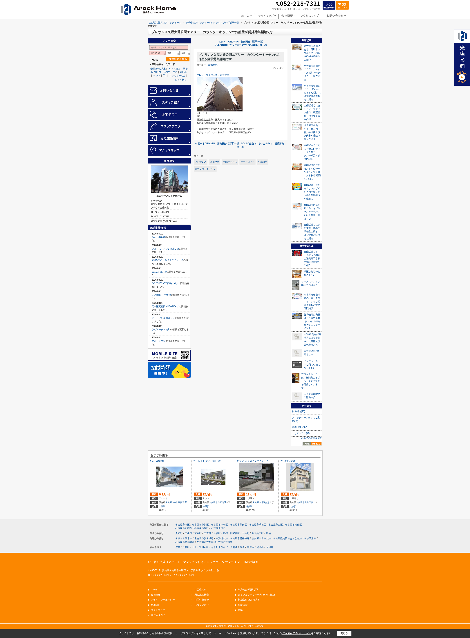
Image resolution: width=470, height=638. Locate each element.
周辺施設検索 (201, 594)
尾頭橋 (260, 547)
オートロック (247, 161)
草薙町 (198, 533)
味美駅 (249, 506)
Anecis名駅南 (158, 237)
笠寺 (177, 547)
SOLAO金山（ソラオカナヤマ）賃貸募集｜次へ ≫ (241, 45)
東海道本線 (222, 538)
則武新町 (235, 533)
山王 (194, 547)
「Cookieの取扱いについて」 (296, 633)
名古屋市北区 (258, 502)
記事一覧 (257, 41)
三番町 (189, 533)
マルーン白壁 (159, 341)
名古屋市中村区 (219, 524)
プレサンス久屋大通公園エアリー (214, 75)
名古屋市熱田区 (238, 524)
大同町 (269, 547)
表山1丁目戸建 (159, 271)
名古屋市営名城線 (204, 538)
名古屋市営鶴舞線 (185, 542)
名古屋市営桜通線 (240, 538)
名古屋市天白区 (303, 502)
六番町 (186, 547)
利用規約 (155, 604)
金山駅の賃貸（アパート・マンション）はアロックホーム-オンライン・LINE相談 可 (203, 562)
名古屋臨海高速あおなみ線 (288, 538)
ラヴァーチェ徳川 (161, 329)
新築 (240, 610)
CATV (167, 72)
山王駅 (162, 506)
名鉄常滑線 (310, 538)
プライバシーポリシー (163, 599)
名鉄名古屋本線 (184, 538)
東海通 (250, 547)
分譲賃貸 (242, 604)
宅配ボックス (230, 161)
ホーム (154, 589)
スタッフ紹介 (201, 604)
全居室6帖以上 (157, 68)
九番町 (246, 533)
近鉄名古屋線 (225, 542)
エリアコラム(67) (301, 433)
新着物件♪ (213, 64)
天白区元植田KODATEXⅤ (165, 306)
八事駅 (293, 506)
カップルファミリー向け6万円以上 (256, 594)
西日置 (183, 502)
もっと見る (180, 79)
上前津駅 (214, 161)
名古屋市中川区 (172, 502)
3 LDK (183, 72)
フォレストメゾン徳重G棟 (165, 248)
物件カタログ (158, 615)
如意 (267, 502)
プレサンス (200, 161)
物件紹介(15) (298, 411)
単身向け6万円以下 (248, 589)
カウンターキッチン (205, 169)
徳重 (224, 502)
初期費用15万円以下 (249, 599)
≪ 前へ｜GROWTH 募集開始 (234, 41)
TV (164, 75)
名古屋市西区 (275, 524)
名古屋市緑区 (215, 502)
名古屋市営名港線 (207, 542)
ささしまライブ (219, 547)
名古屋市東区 (201, 528)
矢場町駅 (262, 161)
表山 (313, 502)
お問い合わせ (201, 599)
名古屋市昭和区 (183, 528)
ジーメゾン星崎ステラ (163, 318)
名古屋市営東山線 (262, 538)
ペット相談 (174, 68)
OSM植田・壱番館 (161, 295)
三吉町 (208, 533)
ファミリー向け (177, 75)
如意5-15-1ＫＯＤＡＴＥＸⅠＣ (167, 260)
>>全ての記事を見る (311, 438)
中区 (175, 72)
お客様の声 (200, 589)
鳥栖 (268, 533)
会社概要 (155, 594)
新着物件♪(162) (299, 427)
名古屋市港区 (218, 528)
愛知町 (179, 533)
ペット (156, 75)
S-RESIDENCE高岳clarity (165, 283)
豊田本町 (204, 547)
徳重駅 (206, 506)
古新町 (217, 533)
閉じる (344, 633)
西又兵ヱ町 (258, 533)
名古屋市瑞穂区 (293, 524)
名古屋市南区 (182, 524)
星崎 (226, 533)
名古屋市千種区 (257, 524)
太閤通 (233, 547)
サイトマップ (158, 610)
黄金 (242, 547)
